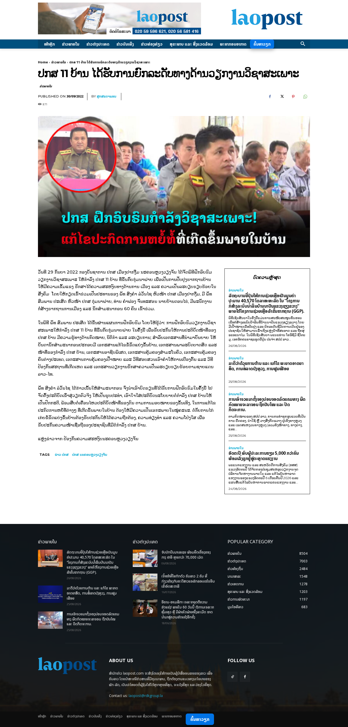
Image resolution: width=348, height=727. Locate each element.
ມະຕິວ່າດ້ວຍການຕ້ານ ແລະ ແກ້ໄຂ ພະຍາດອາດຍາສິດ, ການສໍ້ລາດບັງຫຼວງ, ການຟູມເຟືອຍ (266, 366)
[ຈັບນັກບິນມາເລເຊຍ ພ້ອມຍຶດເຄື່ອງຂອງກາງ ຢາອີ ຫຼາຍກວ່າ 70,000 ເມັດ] (145, 558)
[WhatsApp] (305, 97)
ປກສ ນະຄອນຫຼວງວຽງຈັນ (89, 454)
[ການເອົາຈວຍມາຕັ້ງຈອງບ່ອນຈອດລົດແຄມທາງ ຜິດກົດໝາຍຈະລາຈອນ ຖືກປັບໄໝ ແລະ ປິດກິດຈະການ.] (50, 620)
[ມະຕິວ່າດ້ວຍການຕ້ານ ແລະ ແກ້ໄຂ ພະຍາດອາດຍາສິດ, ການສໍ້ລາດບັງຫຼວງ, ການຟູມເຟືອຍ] (50, 594)
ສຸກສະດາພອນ (106, 96)
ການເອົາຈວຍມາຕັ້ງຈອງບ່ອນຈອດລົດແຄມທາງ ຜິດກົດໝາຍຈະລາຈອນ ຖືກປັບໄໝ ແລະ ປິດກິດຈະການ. (267, 404)
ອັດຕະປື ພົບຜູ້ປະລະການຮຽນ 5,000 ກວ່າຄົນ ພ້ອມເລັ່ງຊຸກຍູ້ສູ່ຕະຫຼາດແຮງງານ (264, 455)
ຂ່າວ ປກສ (62, 454)
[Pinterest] (293, 97)
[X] (281, 97)
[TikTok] (232, 677)
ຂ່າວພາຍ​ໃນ (58, 62)
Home (43, 62)
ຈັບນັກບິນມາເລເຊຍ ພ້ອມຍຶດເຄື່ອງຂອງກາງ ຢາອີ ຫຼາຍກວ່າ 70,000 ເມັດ (186, 555)
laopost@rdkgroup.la (146, 695)
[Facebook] (270, 97)
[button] (302, 44)
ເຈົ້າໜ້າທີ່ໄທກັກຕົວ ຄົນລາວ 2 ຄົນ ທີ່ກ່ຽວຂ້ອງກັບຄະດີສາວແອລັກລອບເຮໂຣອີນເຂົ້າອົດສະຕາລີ (188, 581)
